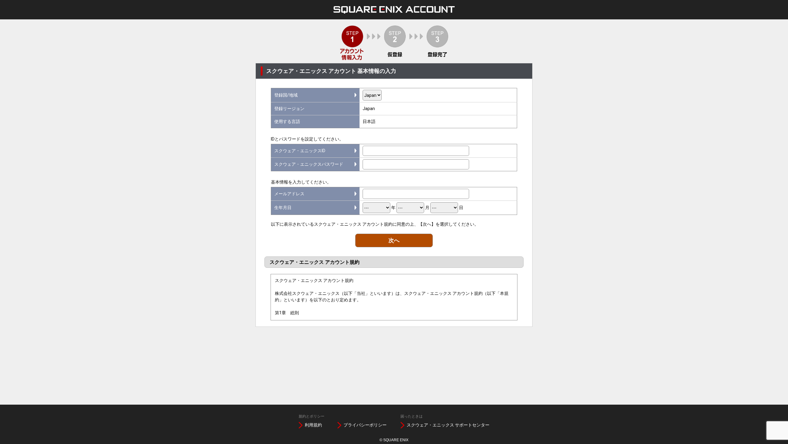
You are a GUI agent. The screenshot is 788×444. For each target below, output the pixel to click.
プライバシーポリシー (365, 424)
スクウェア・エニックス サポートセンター (448, 424)
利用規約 (313, 424)
